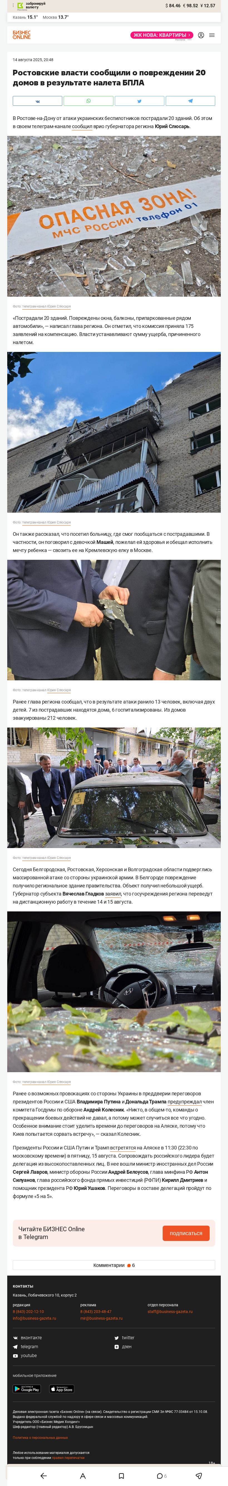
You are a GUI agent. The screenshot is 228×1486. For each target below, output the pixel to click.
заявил (113, 894)
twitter (127, 1337)
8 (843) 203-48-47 (95, 1311)
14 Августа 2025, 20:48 (33, 59)
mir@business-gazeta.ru (101, 1318)
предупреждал (185, 1102)
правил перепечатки (68, 1458)
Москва (50, 17)
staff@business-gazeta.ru (170, 1311)
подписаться (186, 1233)
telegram (29, 1346)
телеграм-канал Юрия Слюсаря (46, 306)
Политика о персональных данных (40, 1438)
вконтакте (31, 1337)
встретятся (123, 1148)
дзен (126, 1346)
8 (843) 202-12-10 (28, 1311)
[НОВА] (160, 35)
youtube (28, 1355)
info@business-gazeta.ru (34, 1318)
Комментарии (114, 1265)
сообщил (82, 126)
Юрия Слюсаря (59, 690)
